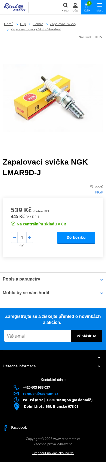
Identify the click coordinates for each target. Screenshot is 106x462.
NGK (99, 192)
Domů (8, 24)
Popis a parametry (21, 279)
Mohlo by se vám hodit (26, 292)
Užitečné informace (19, 366)
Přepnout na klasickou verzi (53, 453)
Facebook (18, 427)
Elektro (38, 24)
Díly (23, 24)
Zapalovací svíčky (63, 24)
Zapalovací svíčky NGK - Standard (36, 29)
